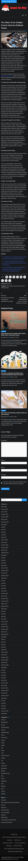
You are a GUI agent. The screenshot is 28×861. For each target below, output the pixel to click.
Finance (2, 742)
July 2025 (3, 527)
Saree (2, 783)
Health (2, 750)
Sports (2, 788)
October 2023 (4, 573)
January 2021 (4, 654)
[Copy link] (9, 280)
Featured (3, 740)
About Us (3, 805)
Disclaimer (3, 815)
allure (7, 286)
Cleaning (3, 730)
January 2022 (4, 624)
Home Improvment (5, 755)
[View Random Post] (23, 15)
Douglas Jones (21, 31)
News (2, 776)
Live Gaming (4, 765)
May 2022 (3, 613)
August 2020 (4, 667)
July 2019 (3, 700)
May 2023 (3, 585)
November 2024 (4, 547)
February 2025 (4, 539)
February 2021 (4, 652)
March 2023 (3, 591)
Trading (3, 791)
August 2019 (4, 698)
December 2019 (4, 688)
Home (2, 753)
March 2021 (3, 649)
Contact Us (3, 800)
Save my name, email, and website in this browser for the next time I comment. (15, 482)
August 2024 (4, 555)
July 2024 (3, 557)
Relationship (3, 781)
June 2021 (3, 642)
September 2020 (5, 665)
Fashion (2, 735)
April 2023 (3, 588)
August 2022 (4, 608)
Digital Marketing (5, 732)
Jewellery (3, 758)
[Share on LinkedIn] (13, 277)
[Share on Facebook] (6, 277)
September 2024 (5, 552)
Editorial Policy (4, 817)
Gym (2, 747)
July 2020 (3, 670)
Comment (4, 440)
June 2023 (3, 583)
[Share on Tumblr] (2, 280)
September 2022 (5, 606)
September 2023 (5, 575)
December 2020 (4, 657)
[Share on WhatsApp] (17, 277)
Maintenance (4, 768)
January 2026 (4, 511)
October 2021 (4, 631)
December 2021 (4, 626)
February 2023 (4, 593)
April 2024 (3, 562)
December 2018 (4, 711)
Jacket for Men (15, 857)
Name (3, 460)
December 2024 (4, 545)
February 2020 (4, 682)
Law (2, 760)
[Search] (26, 15)
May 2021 (3, 644)
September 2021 (5, 634)
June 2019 (3, 703)
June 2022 (3, 611)
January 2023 (4, 596)
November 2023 (4, 570)
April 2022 (3, 616)
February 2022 (4, 621)
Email (3, 467)
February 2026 (4, 509)
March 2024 (3, 565)
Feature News (4, 737)
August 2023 (4, 578)
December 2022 (4, 598)
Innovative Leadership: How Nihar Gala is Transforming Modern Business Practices (12, 373)
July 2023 (3, 580)
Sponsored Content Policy (6, 822)
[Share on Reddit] (24, 277)
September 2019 (5, 695)
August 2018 (4, 713)
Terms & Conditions (5, 812)
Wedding (3, 793)
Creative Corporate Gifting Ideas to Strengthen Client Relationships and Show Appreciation (14, 262)
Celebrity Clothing (5, 727)
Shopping (3, 786)
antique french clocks (15, 286)
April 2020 (3, 677)
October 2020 (4, 662)
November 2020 (4, 659)
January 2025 (4, 542)
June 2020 (3, 672)
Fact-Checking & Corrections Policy (8, 819)
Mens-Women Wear (5, 773)
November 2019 (4, 690)
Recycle (2, 778)
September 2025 (5, 522)
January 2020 (4, 685)
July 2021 (3, 639)
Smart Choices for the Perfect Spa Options (10, 802)
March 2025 (3, 537)
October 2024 (4, 550)
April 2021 (3, 647)
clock (23, 286)
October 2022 (4, 603)
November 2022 (4, 601)
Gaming (3, 745)
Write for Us (3, 807)
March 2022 (3, 619)
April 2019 (3, 708)
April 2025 (3, 534)
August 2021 (4, 636)
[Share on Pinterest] (21, 277)
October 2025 (4, 519)
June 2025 (3, 529)
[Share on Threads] (6, 280)
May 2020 (3, 675)
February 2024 (4, 568)
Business (9, 283)
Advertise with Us (5, 810)
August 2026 (4, 506)
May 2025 (3, 532)
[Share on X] (10, 277)
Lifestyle (3, 763)
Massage (3, 770)
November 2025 (4, 516)
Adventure (3, 719)
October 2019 (4, 693)
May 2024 (3, 560)
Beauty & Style (4, 722)
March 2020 (3, 680)
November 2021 (4, 629)
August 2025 (4, 524)
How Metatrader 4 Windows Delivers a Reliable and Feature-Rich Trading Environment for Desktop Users (14, 269)
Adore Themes (14, 859)
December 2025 (4, 514)
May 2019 (3, 705)
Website (3, 474)
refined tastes (5, 287)
